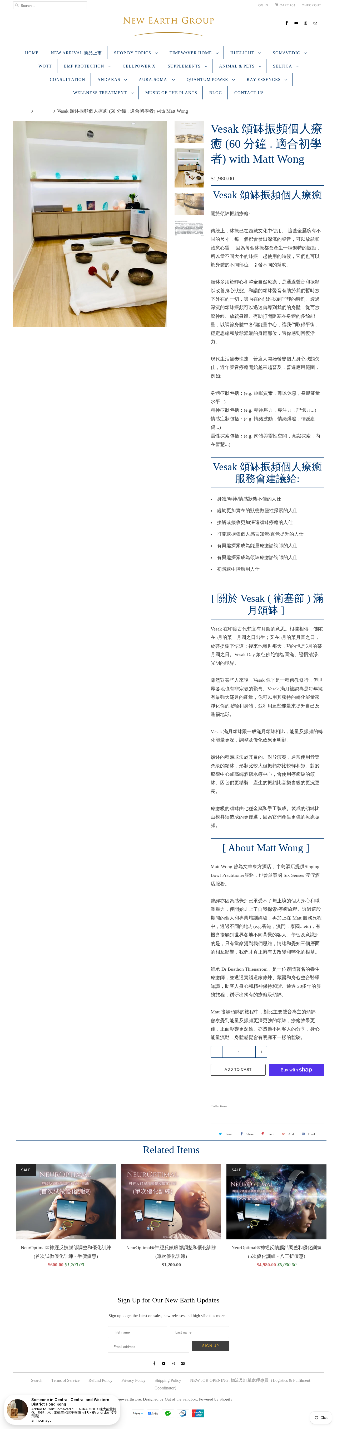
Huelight (243, 53)
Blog (215, 92)
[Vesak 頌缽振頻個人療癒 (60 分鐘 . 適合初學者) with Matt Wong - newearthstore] (90, 179)
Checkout (311, 5)
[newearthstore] (168, 28)
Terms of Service (65, 1380)
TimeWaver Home (191, 53)
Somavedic (287, 53)
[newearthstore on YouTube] (296, 23)
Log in (262, 5)
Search (36, 1380)
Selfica (283, 66)
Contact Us (249, 92)
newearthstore (129, 1399)
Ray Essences (264, 79)
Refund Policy (100, 1380)
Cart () (287, 5)
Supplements (185, 66)
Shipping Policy (168, 1380)
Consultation (67, 79)
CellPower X (139, 66)
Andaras (109, 79)
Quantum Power (208, 79)
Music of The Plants (171, 92)
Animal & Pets (237, 66)
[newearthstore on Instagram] (305, 23)
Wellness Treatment (100, 92)
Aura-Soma (154, 79)
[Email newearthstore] (315, 23)
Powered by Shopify (215, 1399)
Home (32, 53)
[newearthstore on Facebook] (286, 23)
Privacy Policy (133, 1380)
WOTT (45, 66)
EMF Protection (85, 66)
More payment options (296, 1084)
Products (43, 111)
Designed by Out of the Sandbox (170, 1399)
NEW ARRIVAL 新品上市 (76, 53)
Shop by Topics (133, 53)
